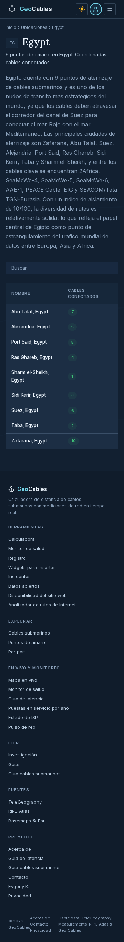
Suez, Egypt (24, 410)
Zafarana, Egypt (29, 441)
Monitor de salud (26, 548)
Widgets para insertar (31, 567)
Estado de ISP (23, 717)
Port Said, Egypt (29, 342)
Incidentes (19, 576)
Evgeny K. (18, 886)
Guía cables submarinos (34, 773)
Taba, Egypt (24, 425)
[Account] (96, 9)
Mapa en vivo (22, 680)
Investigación (22, 755)
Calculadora (21, 539)
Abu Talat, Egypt (29, 311)
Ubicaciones (34, 27)
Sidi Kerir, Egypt (28, 395)
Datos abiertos (24, 586)
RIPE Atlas (19, 811)
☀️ (82, 9)
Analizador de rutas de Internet (42, 604)
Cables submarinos (29, 633)
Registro (17, 558)
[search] (62, 268)
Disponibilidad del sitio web (37, 595)
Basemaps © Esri (27, 820)
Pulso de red (21, 727)
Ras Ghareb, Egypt (31, 357)
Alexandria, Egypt (30, 326)
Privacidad (19, 895)
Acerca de (19, 849)
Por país (17, 651)
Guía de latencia (26, 699)
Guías (14, 764)
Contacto (18, 877)
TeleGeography (25, 802)
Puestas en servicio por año (38, 708)
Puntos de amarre (27, 642)
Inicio (11, 27)
